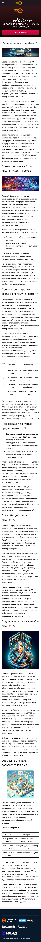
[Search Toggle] (38, 3)
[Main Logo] (20, 3)
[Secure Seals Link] (9, 920)
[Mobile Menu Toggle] (3, 3)
